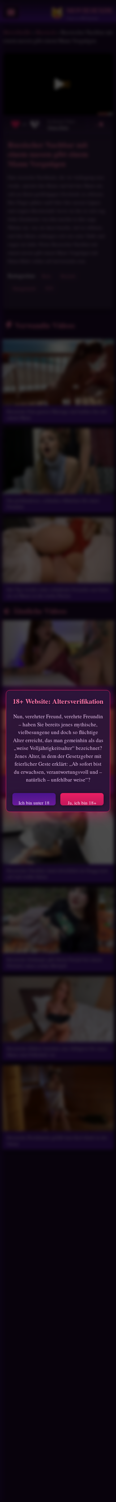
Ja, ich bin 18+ (82, 802)
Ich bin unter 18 (34, 802)
